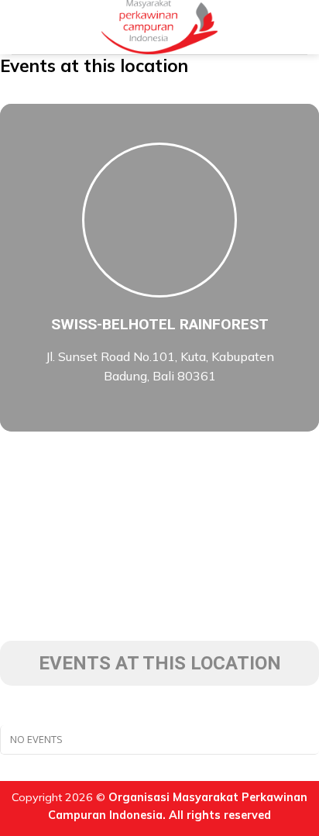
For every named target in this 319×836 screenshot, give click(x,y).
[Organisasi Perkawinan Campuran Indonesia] (159, 27)
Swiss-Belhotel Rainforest (160, 324)
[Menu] (21, 27)
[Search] (301, 27)
